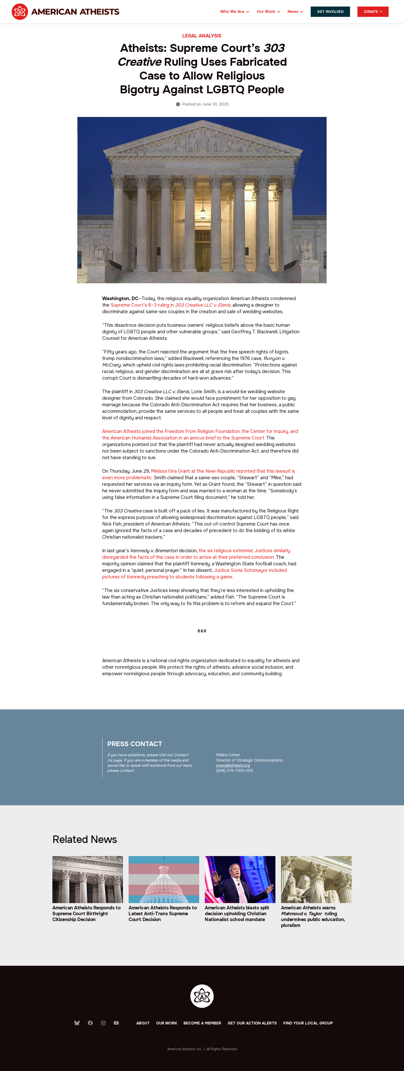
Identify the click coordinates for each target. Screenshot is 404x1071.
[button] (246, 11)
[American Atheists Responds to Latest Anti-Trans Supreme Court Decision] (164, 897)
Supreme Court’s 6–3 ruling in (170, 305)
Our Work (166, 1023)
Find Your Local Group (308, 1023)
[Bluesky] (77, 1023)
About (143, 1023)
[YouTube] (116, 1023)
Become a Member (202, 1023)
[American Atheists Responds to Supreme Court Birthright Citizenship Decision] (87, 897)
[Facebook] (90, 1023)
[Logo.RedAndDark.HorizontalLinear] (65, 12)
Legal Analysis (201, 36)
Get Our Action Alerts (252, 1023)
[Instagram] (103, 1023)
